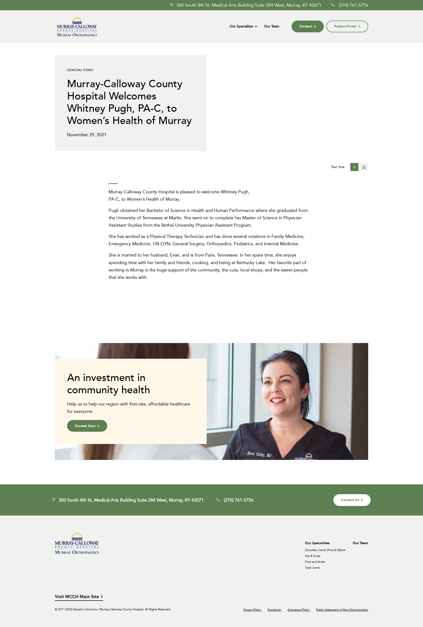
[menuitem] (243, 26)
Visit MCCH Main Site (77, 596)
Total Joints (312, 568)
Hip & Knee (312, 556)
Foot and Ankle (315, 562)
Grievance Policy (299, 610)
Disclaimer (274, 610)
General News (80, 69)
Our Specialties (241, 26)
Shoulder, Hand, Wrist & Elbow (325, 550)
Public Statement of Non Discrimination (342, 610)
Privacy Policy (252, 610)
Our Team (271, 26)
